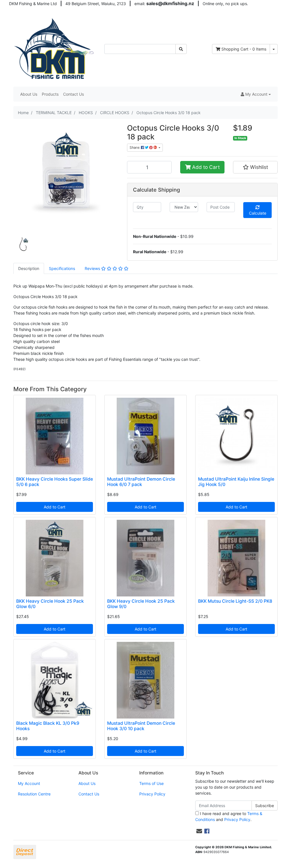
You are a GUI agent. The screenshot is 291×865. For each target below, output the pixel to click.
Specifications (62, 268)
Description (28, 268)
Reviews (93, 268)
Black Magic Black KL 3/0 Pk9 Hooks (47, 726)
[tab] (28, 268)
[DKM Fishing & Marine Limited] (54, 48)
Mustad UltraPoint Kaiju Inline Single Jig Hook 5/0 (236, 481)
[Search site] (181, 49)
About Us (28, 94)
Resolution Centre (34, 793)
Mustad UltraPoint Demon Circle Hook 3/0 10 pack (141, 726)
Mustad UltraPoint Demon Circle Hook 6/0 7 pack (141, 481)
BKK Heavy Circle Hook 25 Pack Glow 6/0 (50, 603)
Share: (135, 147)
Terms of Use (151, 783)
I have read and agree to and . (228, 816)
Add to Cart (205, 167)
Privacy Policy (152, 793)
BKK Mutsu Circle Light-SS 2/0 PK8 (235, 601)
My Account (29, 783)
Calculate (257, 213)
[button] (255, 94)
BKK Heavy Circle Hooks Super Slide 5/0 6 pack (54, 481)
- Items (243, 49)
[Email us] (199, 831)
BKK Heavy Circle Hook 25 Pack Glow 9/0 (141, 603)
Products (50, 94)
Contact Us (73, 94)
